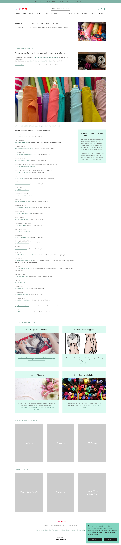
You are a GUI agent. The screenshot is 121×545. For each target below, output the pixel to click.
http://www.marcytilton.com (23, 231)
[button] (104, 8)
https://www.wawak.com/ (22, 306)
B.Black (17, 152)
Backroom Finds (19, 65)
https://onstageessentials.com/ (24, 255)
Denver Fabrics (97, 405)
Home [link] (18, 13)
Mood (85, 407)
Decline (94, 539)
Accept (110, 539)
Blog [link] (31, 13)
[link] (16, 8)
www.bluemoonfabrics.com (22, 160)
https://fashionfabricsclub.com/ (24, 207)
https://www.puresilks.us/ (22, 268)
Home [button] (38, 530)
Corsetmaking (84, 364)
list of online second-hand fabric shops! (41, 61)
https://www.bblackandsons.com (24, 154)
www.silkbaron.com (20, 282)
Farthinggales (84, 362)
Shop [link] (25, 13)
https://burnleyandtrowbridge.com (25, 166)
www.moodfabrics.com (21, 249)
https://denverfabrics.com (22, 172)
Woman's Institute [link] (89, 13)
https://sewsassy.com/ (21, 276)
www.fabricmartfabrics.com (22, 184)
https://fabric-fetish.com (22, 190)
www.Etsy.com (19, 178)
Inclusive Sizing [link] (72, 13)
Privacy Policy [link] (81, 530)
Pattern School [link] (57, 13)
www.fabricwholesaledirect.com (23, 196)
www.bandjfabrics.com (21, 137)
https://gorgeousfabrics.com (23, 213)
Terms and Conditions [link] (58, 530)
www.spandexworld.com (21, 294)
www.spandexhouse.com (21, 288)
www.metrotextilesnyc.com (22, 237)
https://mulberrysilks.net (22, 243)
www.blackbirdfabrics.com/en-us (24, 148)
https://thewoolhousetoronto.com (24, 312)
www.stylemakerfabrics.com (22, 300)
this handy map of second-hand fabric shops (46, 57)
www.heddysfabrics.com (21, 219)
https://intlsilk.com (20, 225)
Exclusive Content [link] (71, 530)
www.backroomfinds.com (22, 142)
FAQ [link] (50, 530)
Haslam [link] (45, 13)
